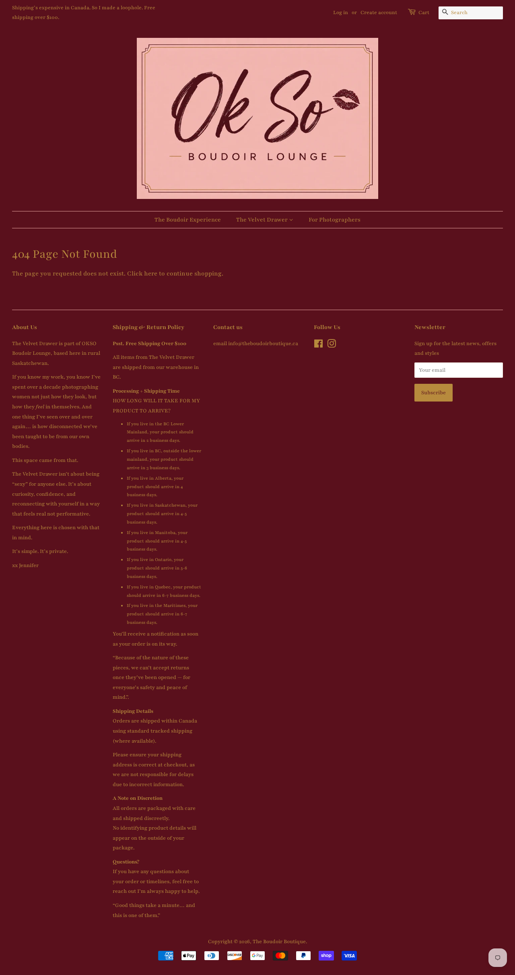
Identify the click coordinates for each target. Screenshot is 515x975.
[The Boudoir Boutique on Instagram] (331, 345)
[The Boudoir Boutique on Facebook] (318, 345)
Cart (423, 12)
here (150, 273)
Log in (340, 12)
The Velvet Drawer (262, 220)
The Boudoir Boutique (279, 941)
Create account (378, 12)
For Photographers (334, 220)
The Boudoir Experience (187, 220)
